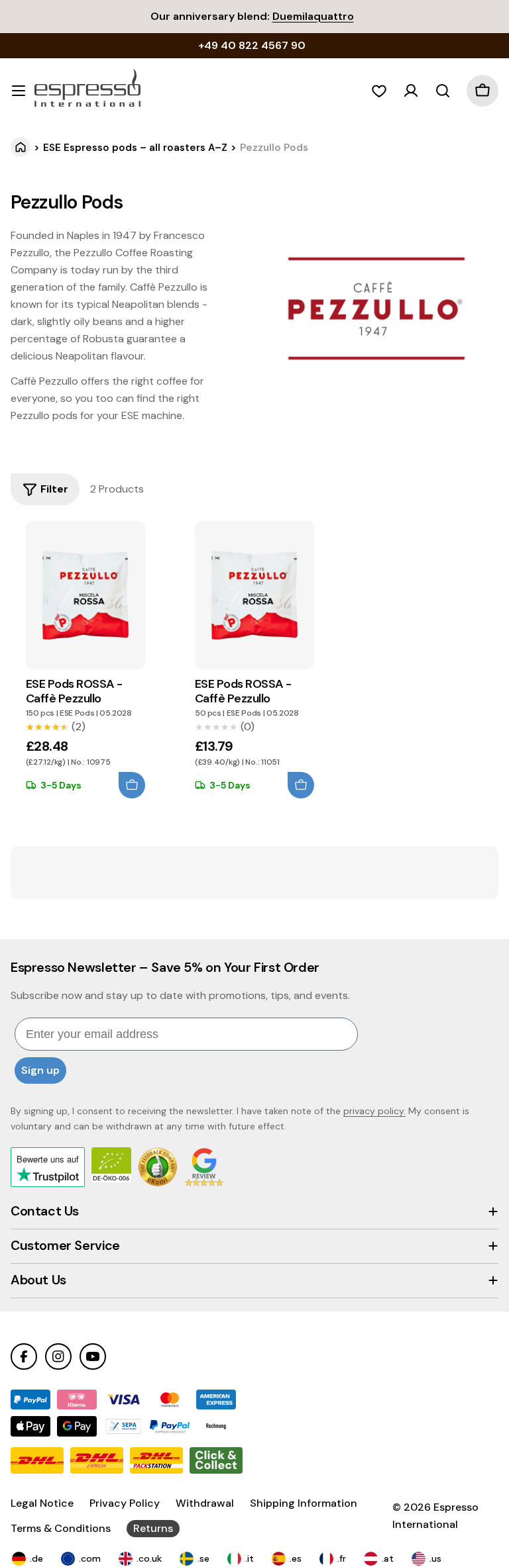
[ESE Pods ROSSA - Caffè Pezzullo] (85, 595)
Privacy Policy (124, 1503)
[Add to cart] (132, 785)
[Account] (411, 91)
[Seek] (443, 91)
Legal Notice (42, 1503)
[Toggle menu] (19, 91)
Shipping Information (303, 1503)
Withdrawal (205, 1503)
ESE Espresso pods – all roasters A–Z (135, 147)
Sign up (40, 1070)
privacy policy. (374, 1111)
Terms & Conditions (61, 1528)
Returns (153, 1528)
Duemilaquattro (313, 16)
